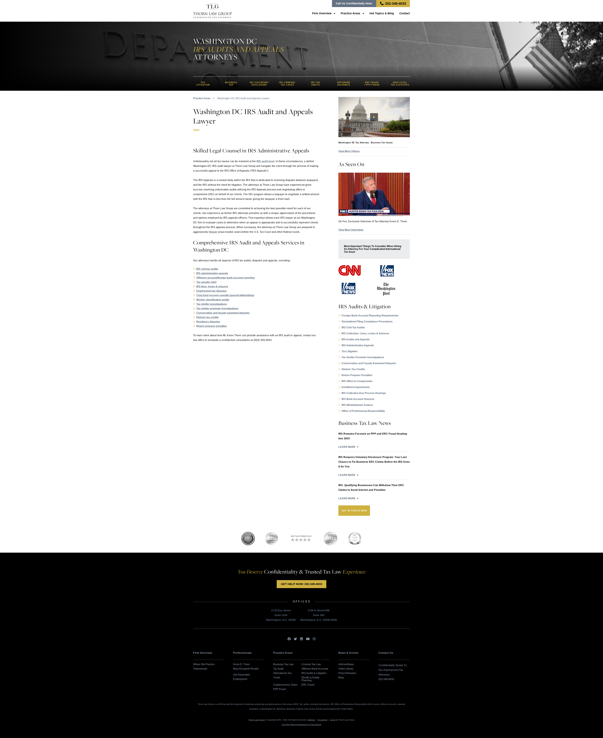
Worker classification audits (212, 299)
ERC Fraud (308, 684)
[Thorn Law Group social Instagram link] (314, 639)
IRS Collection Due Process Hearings (364, 393)
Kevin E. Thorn (241, 664)
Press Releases (347, 673)
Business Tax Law (283, 664)
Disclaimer (323, 720)
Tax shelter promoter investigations (217, 308)
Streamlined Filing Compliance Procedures (367, 321)
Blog (341, 677)
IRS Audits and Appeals (356, 339)
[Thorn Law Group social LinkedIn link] (301, 639)
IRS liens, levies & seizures (212, 286)
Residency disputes (208, 321)
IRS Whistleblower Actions (357, 405)
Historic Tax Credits (353, 369)
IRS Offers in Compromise (357, 381)
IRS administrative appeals (212, 273)
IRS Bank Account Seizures (358, 399)
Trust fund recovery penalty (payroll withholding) (225, 295)
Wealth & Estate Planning (310, 679)
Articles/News (346, 664)
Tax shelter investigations (211, 304)
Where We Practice (204, 664)
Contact (404, 13)
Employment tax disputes (211, 291)
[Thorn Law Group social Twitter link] (295, 639)
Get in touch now (354, 510)
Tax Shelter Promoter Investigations (363, 357)
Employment (240, 679)
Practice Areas (350, 13)
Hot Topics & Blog (381, 13)
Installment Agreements (356, 387)
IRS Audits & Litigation (314, 673)
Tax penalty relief (206, 282)
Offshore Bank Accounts (315, 668)
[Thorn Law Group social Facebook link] (289, 639)
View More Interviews (350, 230)
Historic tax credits (207, 317)
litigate (213, 232)
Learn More (347, 447)
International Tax (282, 673)
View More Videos (349, 151)
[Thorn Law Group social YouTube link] (308, 639)
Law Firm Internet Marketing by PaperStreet (301, 725)
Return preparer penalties (211, 326)
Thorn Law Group (256, 720)
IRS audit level (265, 161)
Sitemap (311, 720)
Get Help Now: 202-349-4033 (301, 584)
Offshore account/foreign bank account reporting (225, 277)
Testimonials (200, 668)
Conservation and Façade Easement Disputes (369, 363)
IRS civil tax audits (207, 269)
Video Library (345, 668)
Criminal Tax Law (311, 664)
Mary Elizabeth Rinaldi (245, 668)
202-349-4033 (395, 3)
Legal (332, 720)
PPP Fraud (279, 689)
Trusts (276, 677)
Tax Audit (278, 668)
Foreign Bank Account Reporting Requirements (370, 315)
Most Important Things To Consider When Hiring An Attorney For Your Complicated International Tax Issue (372, 249)
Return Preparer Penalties (357, 375)
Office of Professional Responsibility (363, 411)
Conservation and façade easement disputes (223, 313)
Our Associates (241, 674)
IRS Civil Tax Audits (353, 327)
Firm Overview (321, 13)
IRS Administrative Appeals (358, 345)
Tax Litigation (350, 351)
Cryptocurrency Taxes (285, 684)
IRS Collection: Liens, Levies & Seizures (365, 333)
